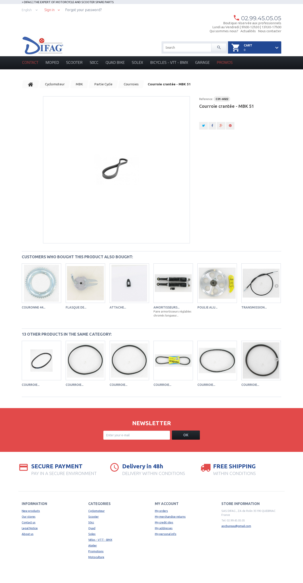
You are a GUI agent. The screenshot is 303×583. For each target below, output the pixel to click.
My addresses (164, 528)
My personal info (165, 533)
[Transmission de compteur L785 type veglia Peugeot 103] (261, 283)
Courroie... (30, 385)
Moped (52, 62)
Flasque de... (76, 307)
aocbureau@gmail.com (236, 525)
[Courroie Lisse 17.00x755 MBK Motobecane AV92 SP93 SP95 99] (261, 360)
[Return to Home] (30, 84)
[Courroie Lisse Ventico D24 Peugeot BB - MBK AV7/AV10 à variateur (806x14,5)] (129, 360)
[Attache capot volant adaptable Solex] (129, 283)
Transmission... (254, 307)
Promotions (96, 551)
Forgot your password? (83, 10)
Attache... (118, 307)
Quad (91, 528)
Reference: (206, 98)
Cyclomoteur (96, 510)
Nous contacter (269, 31)
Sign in (49, 10)
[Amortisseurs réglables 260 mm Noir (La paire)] (173, 283)
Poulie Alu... (207, 307)
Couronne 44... (33, 307)
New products (31, 510)
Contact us (28, 522)
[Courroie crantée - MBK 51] (116, 170)
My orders (161, 510)
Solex (137, 62)
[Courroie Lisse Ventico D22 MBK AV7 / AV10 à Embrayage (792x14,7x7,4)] (85, 360)
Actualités (248, 31)
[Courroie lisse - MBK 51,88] (41, 360)
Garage (202, 62)
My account (167, 504)
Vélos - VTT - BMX (100, 539)
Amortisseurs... (166, 307)
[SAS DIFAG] (42, 45)
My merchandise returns (170, 516)
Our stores (28, 516)
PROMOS (225, 62)
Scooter (74, 62)
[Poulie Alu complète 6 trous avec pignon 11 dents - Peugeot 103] (217, 283)
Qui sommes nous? (224, 31)
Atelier (92, 545)
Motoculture (96, 557)
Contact (30, 62)
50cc (94, 62)
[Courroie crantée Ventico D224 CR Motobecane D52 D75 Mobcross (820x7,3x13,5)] (173, 360)
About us (27, 533)
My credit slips (164, 522)
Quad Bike (115, 62)
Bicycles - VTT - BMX (169, 62)
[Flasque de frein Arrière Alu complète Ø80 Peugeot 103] (85, 283)
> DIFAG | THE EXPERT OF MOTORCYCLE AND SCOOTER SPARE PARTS (68, 2)
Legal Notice (30, 528)
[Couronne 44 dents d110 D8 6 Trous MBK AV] (41, 283)
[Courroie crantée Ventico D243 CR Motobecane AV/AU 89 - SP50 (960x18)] (217, 360)
